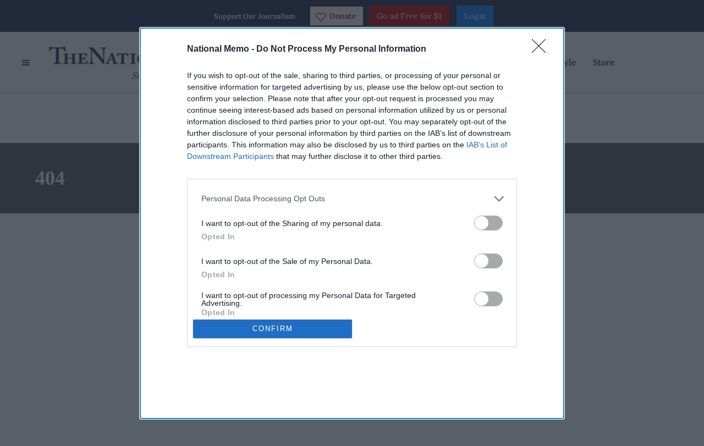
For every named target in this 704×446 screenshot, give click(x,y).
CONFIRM (272, 328)
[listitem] (352, 199)
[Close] (542, 49)
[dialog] (352, 223)
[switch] (488, 223)
